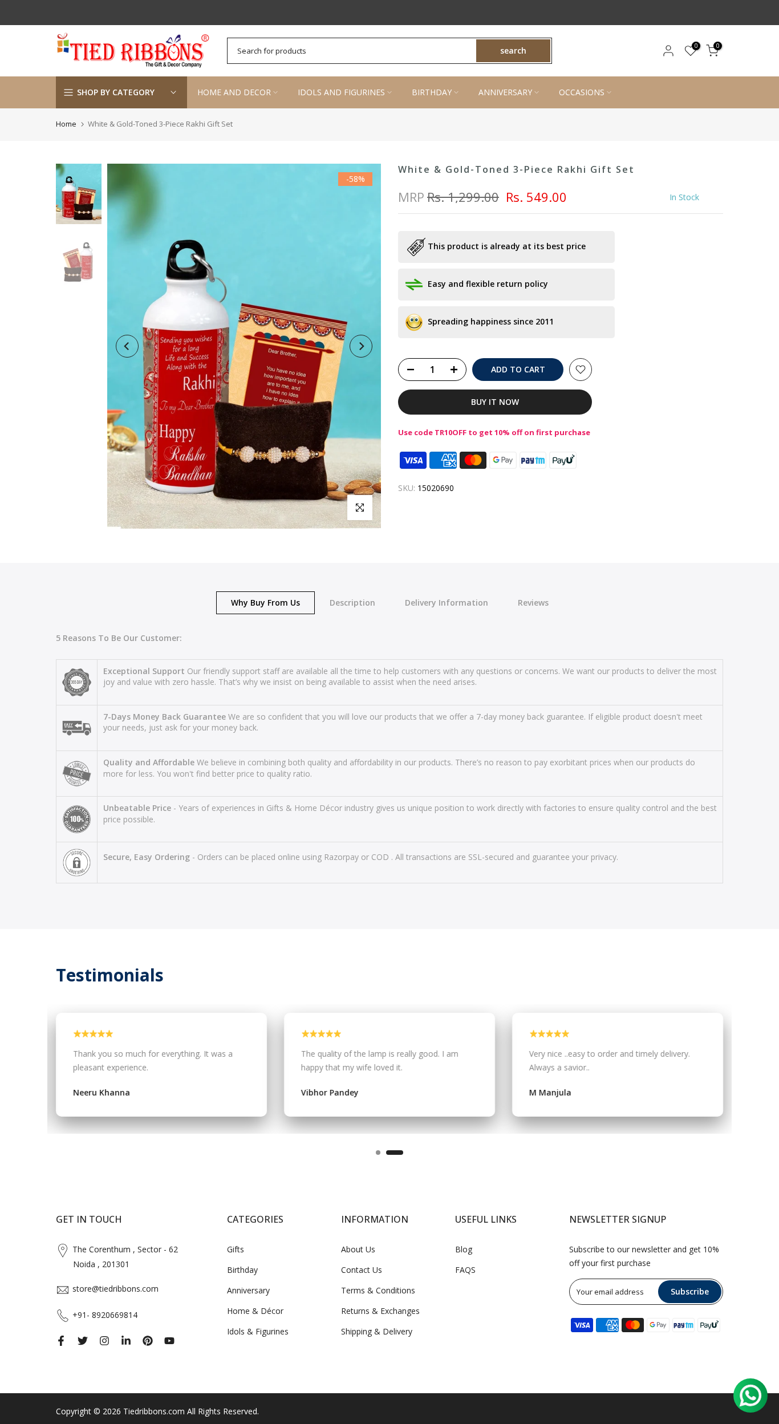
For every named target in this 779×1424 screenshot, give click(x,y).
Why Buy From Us (265, 602)
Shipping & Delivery (376, 1331)
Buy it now (495, 401)
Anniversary (248, 1290)
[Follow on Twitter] (83, 1341)
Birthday (242, 1269)
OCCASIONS (581, 92)
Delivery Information (446, 602)
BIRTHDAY (432, 92)
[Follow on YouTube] (169, 1341)
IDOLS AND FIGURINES (341, 92)
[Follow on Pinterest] (148, 1341)
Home (66, 124)
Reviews (533, 602)
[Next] (361, 346)
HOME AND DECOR (234, 92)
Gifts (235, 1249)
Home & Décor (255, 1310)
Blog (463, 1249)
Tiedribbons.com (154, 1411)
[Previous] (127, 346)
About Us (358, 1249)
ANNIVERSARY (505, 92)
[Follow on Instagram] (104, 1341)
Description (352, 602)
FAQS (465, 1269)
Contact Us (361, 1269)
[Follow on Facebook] (61, 1341)
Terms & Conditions (378, 1290)
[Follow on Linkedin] (126, 1341)
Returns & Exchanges (380, 1310)
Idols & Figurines (258, 1331)
